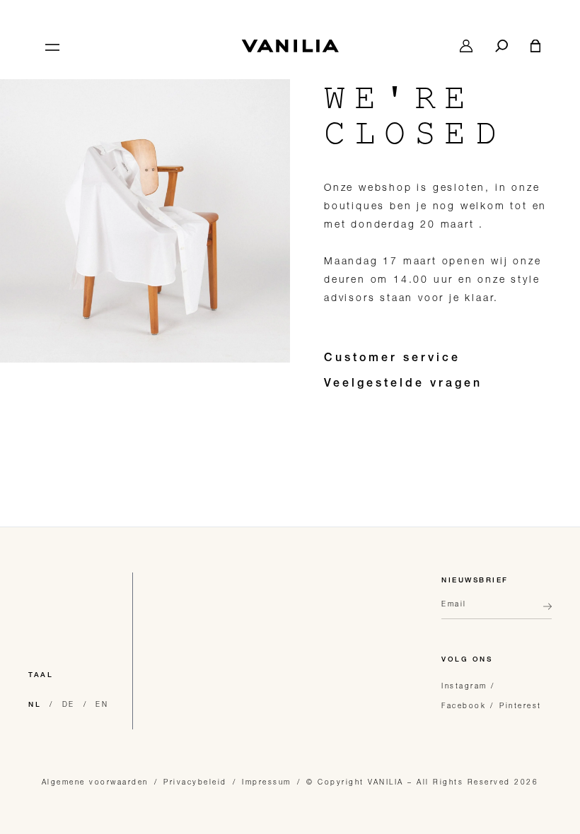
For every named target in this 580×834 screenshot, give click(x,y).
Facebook (463, 705)
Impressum (266, 781)
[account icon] (466, 46)
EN (101, 704)
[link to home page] (290, 46)
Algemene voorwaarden (95, 781)
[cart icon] (535, 46)
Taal (40, 675)
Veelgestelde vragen (403, 384)
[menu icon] (51, 46)
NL (34, 705)
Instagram (464, 685)
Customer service (392, 359)
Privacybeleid (195, 781)
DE (68, 704)
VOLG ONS (466, 660)
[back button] (543, 612)
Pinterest (520, 705)
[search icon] (501, 46)
